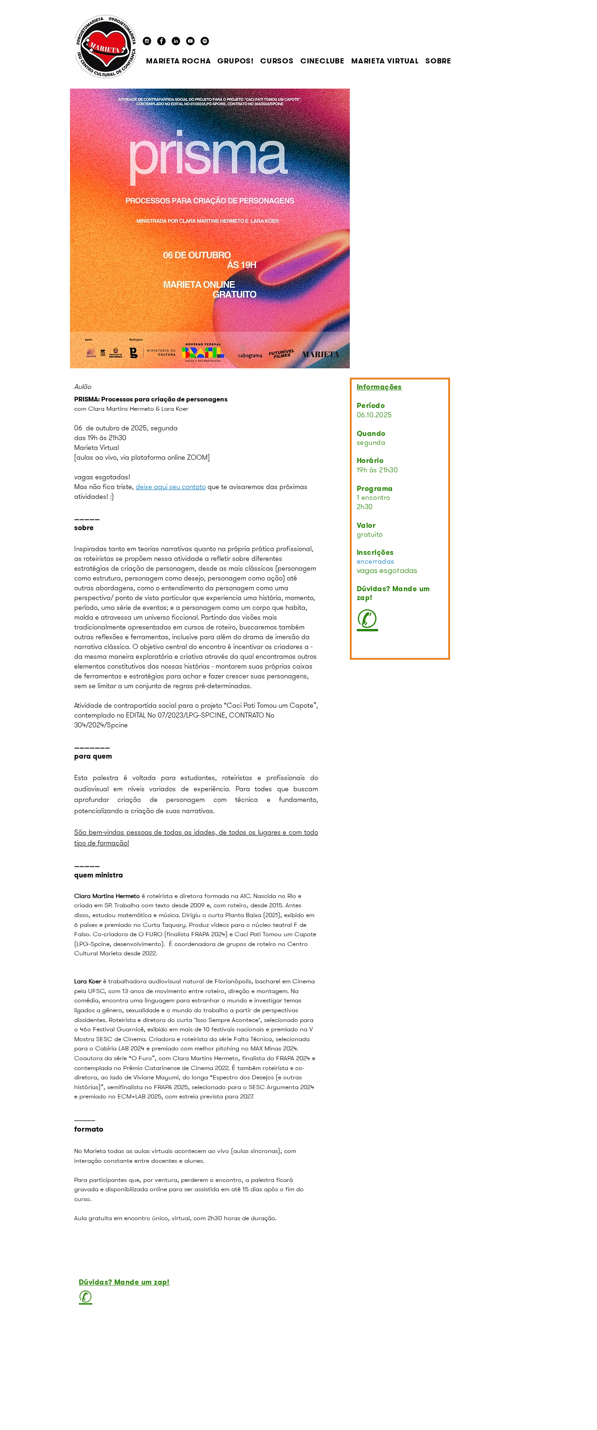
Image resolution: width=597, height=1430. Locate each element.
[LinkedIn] (176, 41)
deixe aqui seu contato (171, 487)
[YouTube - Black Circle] (190, 41)
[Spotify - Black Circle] (205, 41)
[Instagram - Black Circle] (147, 41)
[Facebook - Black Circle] (161, 41)
